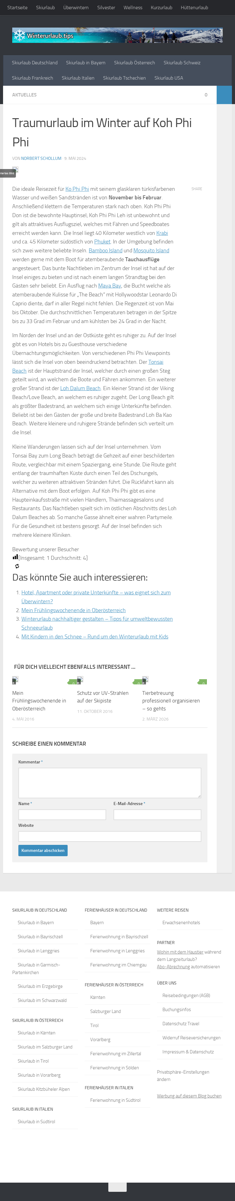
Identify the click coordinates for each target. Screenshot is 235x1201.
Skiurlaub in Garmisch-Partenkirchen (36, 968)
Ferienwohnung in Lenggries (117, 951)
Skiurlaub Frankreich (32, 78)
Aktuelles (24, 95)
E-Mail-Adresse (129, 803)
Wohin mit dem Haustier (180, 952)
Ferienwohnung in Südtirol (115, 1100)
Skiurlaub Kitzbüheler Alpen (44, 1089)
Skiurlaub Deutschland (35, 63)
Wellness (133, 7)
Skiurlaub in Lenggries (38, 951)
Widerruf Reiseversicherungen (191, 1038)
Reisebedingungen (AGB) (186, 995)
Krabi (162, 233)
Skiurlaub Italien (78, 78)
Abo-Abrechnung (173, 966)
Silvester (106, 7)
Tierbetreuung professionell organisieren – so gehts (171, 701)
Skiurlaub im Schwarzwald (42, 1000)
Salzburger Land (105, 1011)
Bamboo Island (105, 250)
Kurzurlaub (161, 7)
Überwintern (76, 7)
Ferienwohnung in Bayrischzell (119, 936)
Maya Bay (109, 285)
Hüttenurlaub (194, 7)
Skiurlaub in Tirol (33, 1061)
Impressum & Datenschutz (188, 1052)
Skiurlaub (45, 7)
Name (25, 803)
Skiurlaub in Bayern (86, 63)
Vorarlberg (100, 1039)
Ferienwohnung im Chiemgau (118, 965)
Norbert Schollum (41, 158)
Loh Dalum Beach (80, 388)
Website (26, 825)
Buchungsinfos (176, 1009)
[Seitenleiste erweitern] (224, 95)
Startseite (17, 7)
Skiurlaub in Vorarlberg (39, 1075)
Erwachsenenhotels (181, 922)
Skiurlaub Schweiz (182, 63)
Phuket (102, 241)
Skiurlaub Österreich (134, 63)
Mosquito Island (151, 250)
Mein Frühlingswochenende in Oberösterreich (73, 610)
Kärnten (97, 997)
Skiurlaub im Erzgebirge (40, 986)
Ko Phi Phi (77, 189)
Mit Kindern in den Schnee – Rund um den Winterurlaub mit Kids (94, 636)
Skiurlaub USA (169, 78)
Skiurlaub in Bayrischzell (40, 936)
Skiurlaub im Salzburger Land (45, 1047)
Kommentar (30, 762)
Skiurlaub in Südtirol (36, 1121)
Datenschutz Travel (180, 1023)
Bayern (97, 922)
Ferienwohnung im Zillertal (115, 1053)
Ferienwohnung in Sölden (114, 1068)
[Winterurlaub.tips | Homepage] (117, 35)
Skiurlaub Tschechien (124, 78)
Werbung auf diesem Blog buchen (189, 1096)
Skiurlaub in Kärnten (36, 1033)
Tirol (94, 1025)
